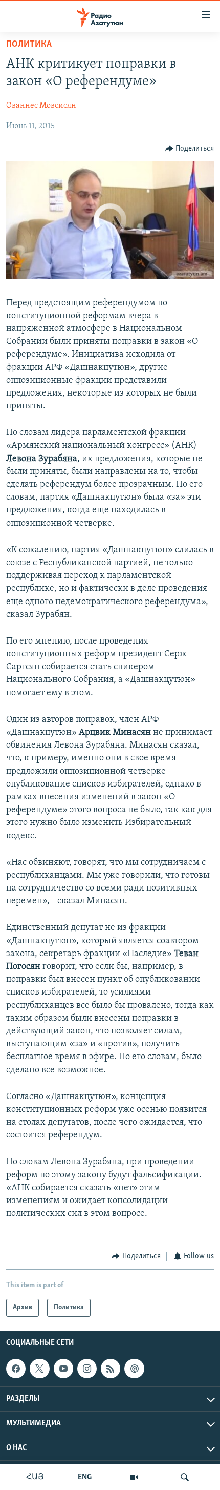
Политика (29, 44)
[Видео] (134, 1477)
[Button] (189, 148)
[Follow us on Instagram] (87, 1368)
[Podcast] (134, 1368)
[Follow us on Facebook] (16, 1368)
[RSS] (110, 1368)
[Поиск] (184, 1477)
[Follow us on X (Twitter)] (39, 1368)
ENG (85, 1477)
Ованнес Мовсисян (41, 105)
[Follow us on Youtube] (63, 1368)
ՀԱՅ (35, 1477)
